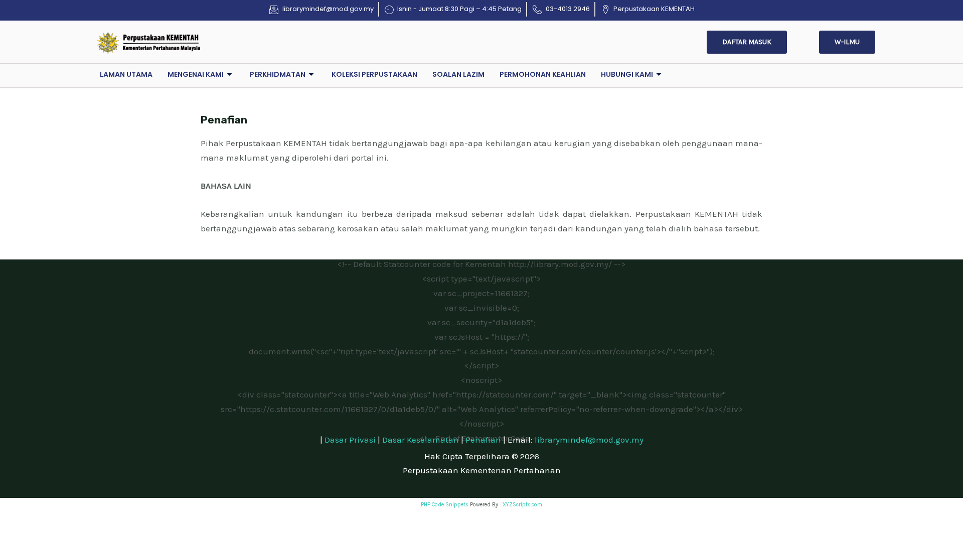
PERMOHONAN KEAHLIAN (543, 74)
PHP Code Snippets (444, 504)
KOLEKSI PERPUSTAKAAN (374, 74)
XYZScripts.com (522, 504)
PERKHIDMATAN (277, 74)
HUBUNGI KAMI (627, 74)
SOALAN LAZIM (458, 74)
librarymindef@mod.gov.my (589, 440)
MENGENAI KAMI (196, 74)
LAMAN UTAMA (126, 74)
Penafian (483, 440)
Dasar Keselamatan (420, 440)
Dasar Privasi (350, 440)
